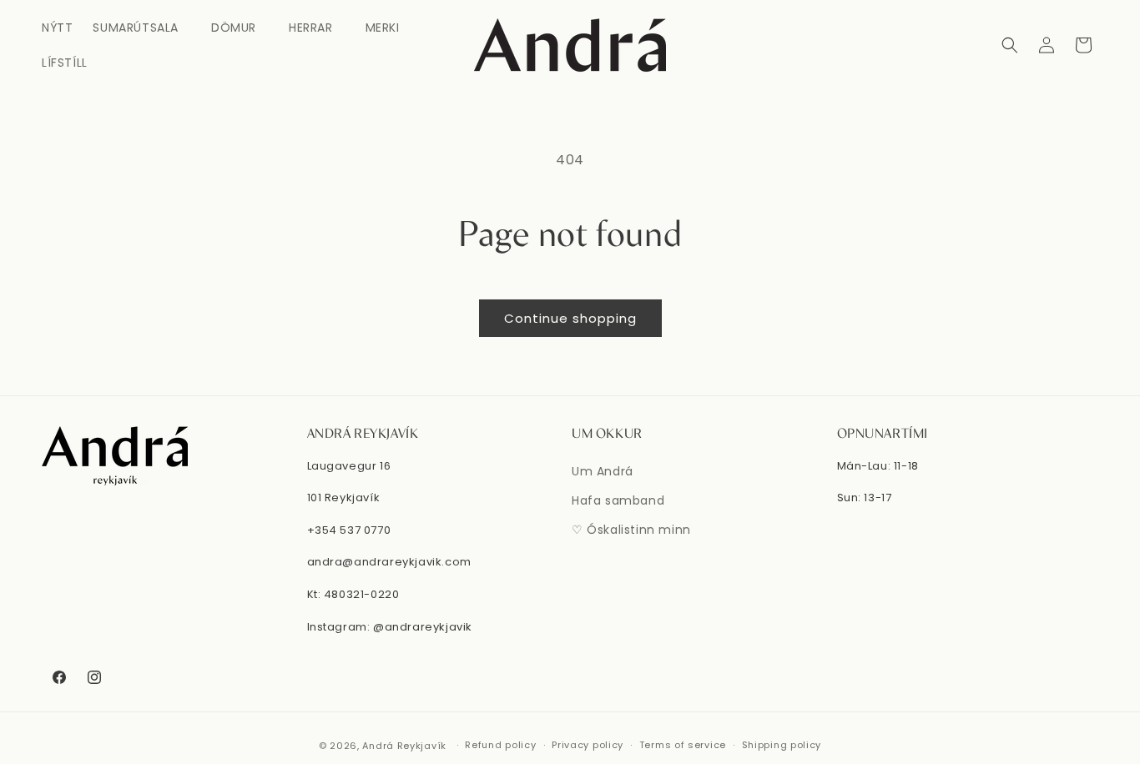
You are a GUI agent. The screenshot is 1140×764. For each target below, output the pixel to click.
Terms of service (682, 744)
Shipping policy (782, 744)
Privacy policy (587, 744)
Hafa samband (618, 500)
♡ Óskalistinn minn (631, 529)
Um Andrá (602, 471)
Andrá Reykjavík (405, 745)
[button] (142, 27)
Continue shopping (570, 318)
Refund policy (500, 744)
